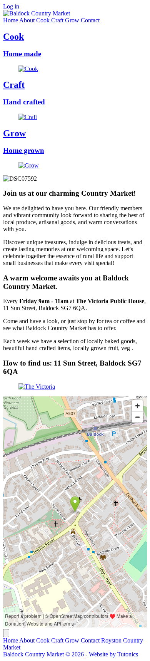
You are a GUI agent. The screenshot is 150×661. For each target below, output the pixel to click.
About (27, 20)
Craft (58, 20)
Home (11, 20)
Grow (73, 20)
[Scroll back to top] (6, 633)
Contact (90, 20)
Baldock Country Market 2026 (44, 654)
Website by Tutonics (113, 654)
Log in (11, 6)
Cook (43, 20)
